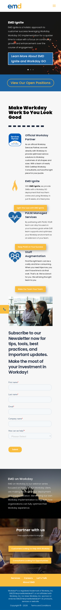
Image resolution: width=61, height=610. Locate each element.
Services (15, 578)
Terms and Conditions (41, 605)
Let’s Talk (42, 578)
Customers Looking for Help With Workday (30, 548)
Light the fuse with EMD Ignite (30, 208)
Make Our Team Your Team (30, 289)
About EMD (29, 582)
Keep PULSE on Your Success (30, 247)
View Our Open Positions (30, 83)
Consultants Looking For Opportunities (30, 560)
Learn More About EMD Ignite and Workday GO (28, 58)
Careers (28, 578)
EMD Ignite (16, 22)
